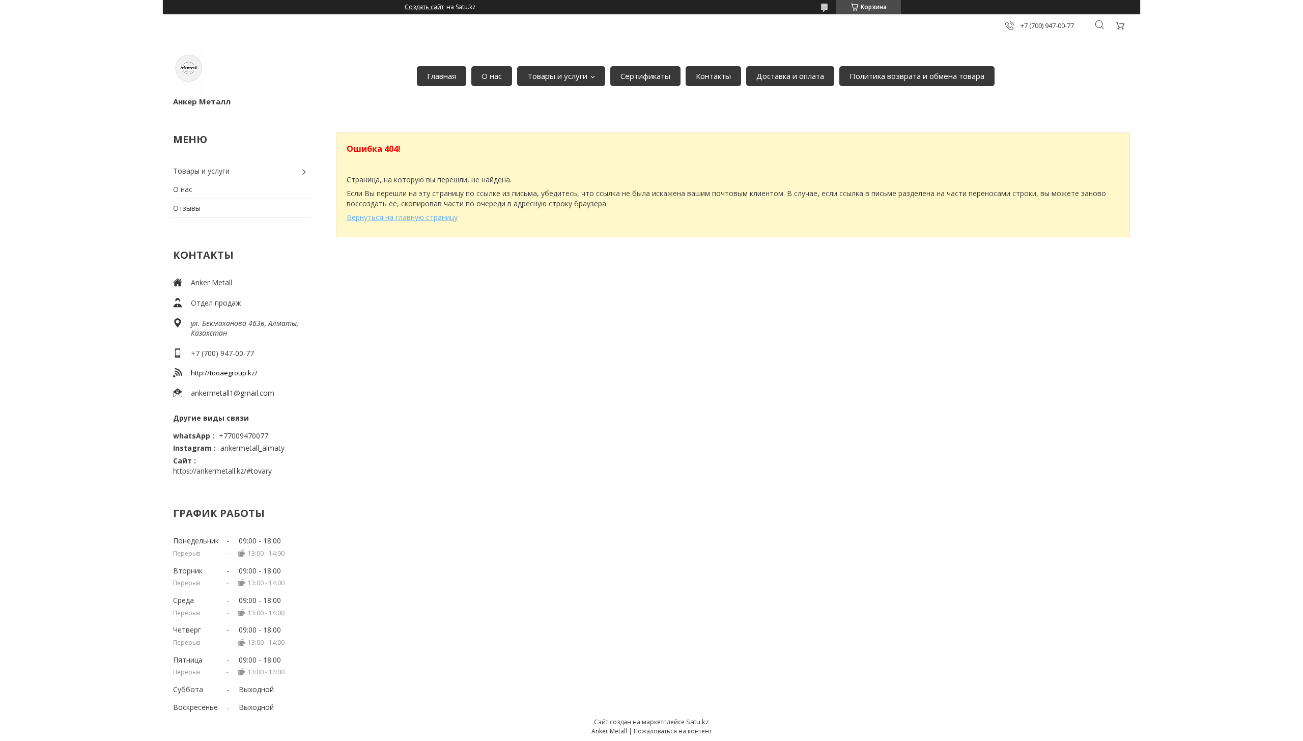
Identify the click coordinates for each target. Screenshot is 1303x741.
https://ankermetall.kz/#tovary (222, 471)
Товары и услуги (557, 76)
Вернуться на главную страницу (402, 217)
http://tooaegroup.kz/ (224, 372)
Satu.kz (697, 721)
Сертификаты (645, 76)
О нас (491, 76)
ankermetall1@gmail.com (232, 393)
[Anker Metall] (189, 71)
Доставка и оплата (790, 76)
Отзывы (187, 208)
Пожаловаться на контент (673, 731)
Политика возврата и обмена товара (916, 76)
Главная (441, 76)
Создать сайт (424, 7)
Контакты (713, 76)
